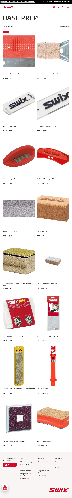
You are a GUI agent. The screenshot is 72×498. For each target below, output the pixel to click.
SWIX (4, 13)
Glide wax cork (42, 231)
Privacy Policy (25, 471)
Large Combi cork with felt (47, 284)
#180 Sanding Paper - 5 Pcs (47, 336)
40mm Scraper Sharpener (12, 179)
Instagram (59, 465)
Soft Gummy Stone (10, 231)
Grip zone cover (43, 389)
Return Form (43, 468)
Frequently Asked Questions (27, 475)
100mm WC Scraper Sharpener (48, 179)
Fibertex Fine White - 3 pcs (13, 336)
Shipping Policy (26, 462)
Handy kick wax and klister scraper (16, 74)
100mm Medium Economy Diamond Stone (19, 389)
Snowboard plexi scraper (46, 126)
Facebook (59, 462)
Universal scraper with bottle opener (51, 74)
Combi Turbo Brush (44, 441)
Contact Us (24, 479)
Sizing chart (42, 462)
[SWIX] (59, 490)
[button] (46, 7)
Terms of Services (27, 468)
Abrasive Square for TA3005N (14, 441)
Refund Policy (25, 465)
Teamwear (42, 465)
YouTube (58, 468)
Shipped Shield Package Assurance (43, 473)
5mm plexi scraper (10, 126)
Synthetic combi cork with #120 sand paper (17, 284)
